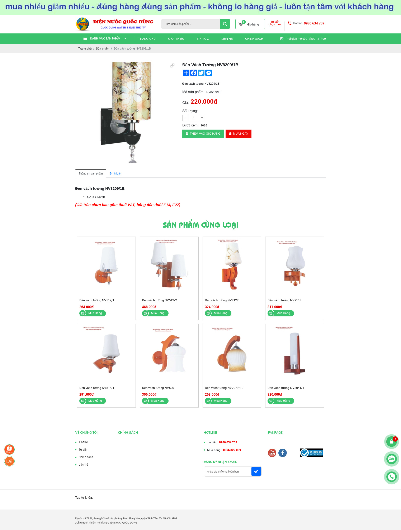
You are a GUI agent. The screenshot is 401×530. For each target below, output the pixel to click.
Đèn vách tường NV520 (158, 388)
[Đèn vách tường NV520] (169, 353)
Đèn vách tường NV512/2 (159, 300)
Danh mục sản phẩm (105, 38)
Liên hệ (227, 38)
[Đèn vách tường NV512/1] (106, 266)
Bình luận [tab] (115, 173)
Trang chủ (147, 38)
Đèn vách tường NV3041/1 (286, 388)
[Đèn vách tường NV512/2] (169, 266)
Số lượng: (190, 111)
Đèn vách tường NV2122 (222, 300)
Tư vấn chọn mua (275, 23)
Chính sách (254, 38)
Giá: (185, 103)
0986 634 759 (314, 23)
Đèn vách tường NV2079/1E (224, 388)
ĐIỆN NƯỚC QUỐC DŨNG (122, 522)
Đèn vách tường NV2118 (284, 300)
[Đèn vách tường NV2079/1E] (232, 353)
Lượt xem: (190, 125)
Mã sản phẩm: (193, 92)
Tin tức (203, 38)
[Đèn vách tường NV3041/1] (294, 353)
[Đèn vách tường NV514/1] (106, 353)
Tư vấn (83, 449)
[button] (172, 65)
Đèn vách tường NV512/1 (96, 300)
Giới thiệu (176, 38)
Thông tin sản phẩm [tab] (91, 173)
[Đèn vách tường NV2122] (232, 266)
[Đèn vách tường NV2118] (294, 266)
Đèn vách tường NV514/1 (96, 388)
